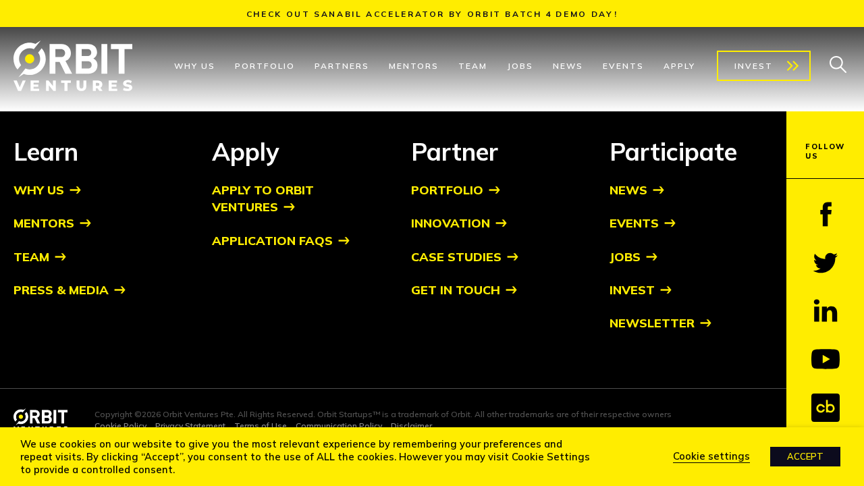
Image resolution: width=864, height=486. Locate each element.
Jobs (520, 66)
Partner (454, 151)
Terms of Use (260, 426)
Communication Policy (339, 426)
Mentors (414, 66)
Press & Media (61, 290)
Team (472, 66)
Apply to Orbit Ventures (263, 198)
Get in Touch (455, 290)
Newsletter (652, 323)
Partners (342, 66)
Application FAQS (272, 240)
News (568, 66)
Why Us (194, 66)
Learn (46, 151)
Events (623, 66)
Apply (679, 66)
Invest (753, 66)
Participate (673, 151)
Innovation (450, 223)
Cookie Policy (120, 426)
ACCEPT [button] (805, 456)
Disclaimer (411, 426)
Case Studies (456, 257)
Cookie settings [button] (711, 456)
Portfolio (265, 66)
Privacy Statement (190, 426)
